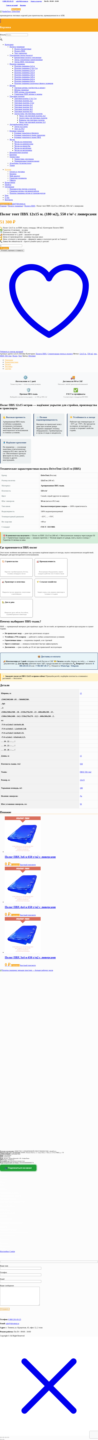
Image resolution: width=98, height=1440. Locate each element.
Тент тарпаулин (20, 53)
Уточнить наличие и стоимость (12, 250)
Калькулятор (10, 182)
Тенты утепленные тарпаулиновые (28, 60)
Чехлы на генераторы (23, 142)
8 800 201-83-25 (14, 1319)
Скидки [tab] (8, 369)
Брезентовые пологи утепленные (27, 57)
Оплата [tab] (8, 364)
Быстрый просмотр (28, 865)
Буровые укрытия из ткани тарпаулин (29, 135)
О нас (7, 198)
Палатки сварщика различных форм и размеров (33, 83)
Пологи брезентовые (22, 49)
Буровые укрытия (17, 131)
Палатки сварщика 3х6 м (24, 75)
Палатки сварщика (17, 64)
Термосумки (15, 157)
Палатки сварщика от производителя (27, 193)
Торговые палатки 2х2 (23, 101)
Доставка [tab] (8, 366)
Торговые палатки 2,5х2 (24, 103)
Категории (9, 45)
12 (81, 693)
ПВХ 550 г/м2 (5, 356)
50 (81, 804)
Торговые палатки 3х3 (23, 107)
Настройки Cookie (7, 1251)
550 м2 (90, 354)
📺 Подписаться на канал (18, 1168)
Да (81, 796)
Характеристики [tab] (11, 362)
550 (81, 764)
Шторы (13, 86)
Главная (3, 206)
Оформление (6, 1219)
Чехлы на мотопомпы (23, 150)
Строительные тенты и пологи (60, 354)
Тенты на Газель (21, 127)
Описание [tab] (9, 360)
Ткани (12, 165)
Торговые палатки (17, 96)
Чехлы (12, 139)
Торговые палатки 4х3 (23, 109)
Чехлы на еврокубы (22, 146)
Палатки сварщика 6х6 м (24, 81)
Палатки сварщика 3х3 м (24, 70)
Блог (7, 195)
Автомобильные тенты (19, 124)
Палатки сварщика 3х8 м (24, 77)
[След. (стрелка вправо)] (3, 1439)
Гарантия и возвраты (18, 178)
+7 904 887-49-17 (42, 666)
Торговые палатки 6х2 (23, 111)
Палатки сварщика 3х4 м (24, 73)
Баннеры (13, 155)
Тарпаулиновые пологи (10, 1196)
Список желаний (12, 5)
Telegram (75, 666)
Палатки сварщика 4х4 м (24, 79)
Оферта (13, 180)
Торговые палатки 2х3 (23, 105)
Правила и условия (8, 1229)
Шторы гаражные (21, 90)
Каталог (8, 169)
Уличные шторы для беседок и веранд (29, 88)
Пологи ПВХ (19, 51)
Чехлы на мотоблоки (22, 148)
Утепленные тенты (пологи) (21, 55)
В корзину (4, 248)
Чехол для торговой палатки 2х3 (32, 122)
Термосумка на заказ (9, 1193)
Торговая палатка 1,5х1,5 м (25, 98)
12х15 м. (82, 354)
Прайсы (8, 185)
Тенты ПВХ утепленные (24, 62)
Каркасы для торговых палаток (32, 120)
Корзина (23, 5)
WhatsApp (65, 666)
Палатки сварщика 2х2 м (24, 66)
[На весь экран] (3, 1437)
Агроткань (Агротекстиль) (20, 163)
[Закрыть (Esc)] (8, 1437)
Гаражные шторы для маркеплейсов (24, 191)
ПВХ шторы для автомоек (25, 92)
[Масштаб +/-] (1, 1437)
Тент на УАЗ (19, 129)
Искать (3, 35)
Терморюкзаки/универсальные (26, 161)
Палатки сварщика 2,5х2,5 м (26, 68)
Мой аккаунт (16, 9)
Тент (20, 356)
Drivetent (31, 356)
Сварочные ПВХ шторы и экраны (28, 94)
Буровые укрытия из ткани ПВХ (27, 137)
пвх (95, 354)
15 (81, 756)
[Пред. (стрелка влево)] (1, 1439)
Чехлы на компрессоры (23, 144)
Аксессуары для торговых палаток (28, 114)
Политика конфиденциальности (14, 1232)
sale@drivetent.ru (12, 1323)
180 (81, 788)
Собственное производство (12, 1201)
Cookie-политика (7, 1235)
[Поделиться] (6, 1437)
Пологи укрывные (17, 47)
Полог (14, 356)
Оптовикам (9, 187)
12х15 (82, 780)
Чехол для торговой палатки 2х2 (32, 116)
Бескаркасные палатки (19, 152)
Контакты (9, 200)
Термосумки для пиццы (24, 159)
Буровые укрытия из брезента (26, 133)
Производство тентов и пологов (23, 189)
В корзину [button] (15, 865)
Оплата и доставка (17, 172)
